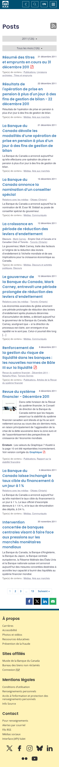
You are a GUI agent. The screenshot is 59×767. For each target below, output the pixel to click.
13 (32, 591)
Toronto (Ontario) (38, 242)
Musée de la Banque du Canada (21, 660)
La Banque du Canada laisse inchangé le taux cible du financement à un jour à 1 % (28, 478)
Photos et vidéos (12, 634)
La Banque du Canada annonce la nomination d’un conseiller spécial (26, 187)
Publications (30, 72)
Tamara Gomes (25, 375)
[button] (29, 601)
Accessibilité (9, 630)
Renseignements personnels (19, 691)
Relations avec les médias (15, 199)
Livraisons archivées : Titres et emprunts (24, 74)
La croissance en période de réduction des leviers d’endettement (25, 229)
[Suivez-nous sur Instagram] (30, 750)
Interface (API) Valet (13, 738)
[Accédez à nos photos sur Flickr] (25, 760)
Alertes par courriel (13, 725)
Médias (27, 117)
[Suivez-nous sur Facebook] (20, 750)
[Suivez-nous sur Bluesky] (40, 750)
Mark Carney (19, 238)
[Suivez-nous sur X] (10, 750)
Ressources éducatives (15, 639)
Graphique (35, 452)
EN (44, 4)
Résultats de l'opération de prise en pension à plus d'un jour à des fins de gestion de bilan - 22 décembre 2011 (29, 94)
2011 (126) (28, 38)
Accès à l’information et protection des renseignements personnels (25, 697)
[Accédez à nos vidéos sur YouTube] (34, 760)
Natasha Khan (9, 375)
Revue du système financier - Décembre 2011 (25, 372)
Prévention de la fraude (16, 643)
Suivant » (44, 591)
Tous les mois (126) (28, 48)
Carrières (7, 626)
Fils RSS (6, 729)
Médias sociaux (11, 734)
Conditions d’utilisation (16, 687)
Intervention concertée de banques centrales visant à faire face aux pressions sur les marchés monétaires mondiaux (28, 535)
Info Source (9, 703)
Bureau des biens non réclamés (21, 665)
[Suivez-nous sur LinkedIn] (49, 750)
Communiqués (39, 215)
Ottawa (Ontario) (38, 199)
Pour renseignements (15, 720)
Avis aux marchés (41, 117)
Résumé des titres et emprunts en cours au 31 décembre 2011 (26, 62)
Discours (17, 268)
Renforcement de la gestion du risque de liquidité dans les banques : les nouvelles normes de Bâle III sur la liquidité (28, 357)
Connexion (11, 670)
